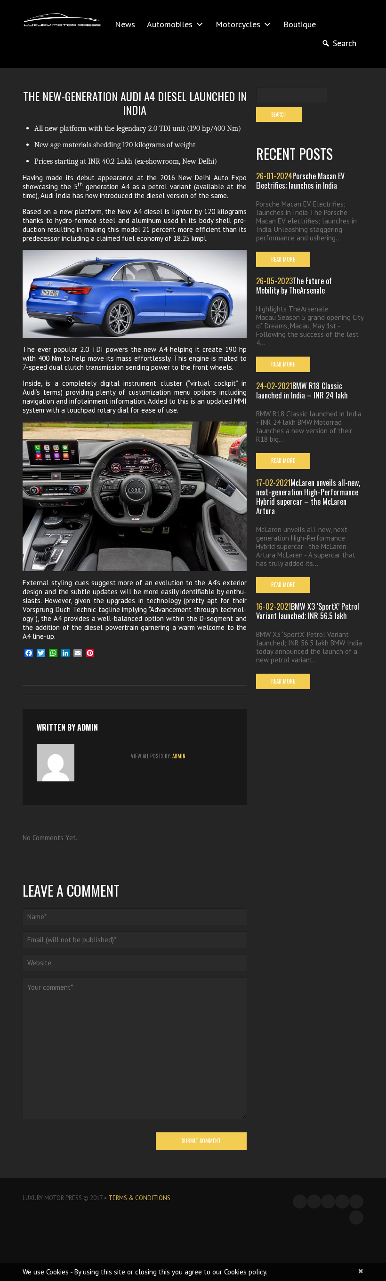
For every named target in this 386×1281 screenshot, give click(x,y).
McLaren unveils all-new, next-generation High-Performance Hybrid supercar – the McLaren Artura (308, 497)
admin (87, 727)
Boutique (299, 24)
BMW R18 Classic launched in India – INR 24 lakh (302, 390)
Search (344, 43)
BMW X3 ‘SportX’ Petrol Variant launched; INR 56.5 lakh (307, 611)
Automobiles (170, 24)
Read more (283, 259)
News (125, 24)
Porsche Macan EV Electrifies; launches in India (300, 180)
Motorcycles (238, 24)
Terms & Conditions (139, 1198)
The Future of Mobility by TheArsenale (294, 285)
